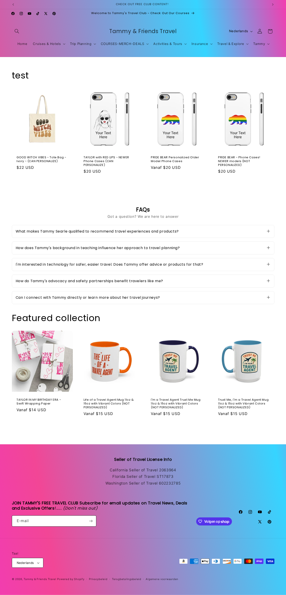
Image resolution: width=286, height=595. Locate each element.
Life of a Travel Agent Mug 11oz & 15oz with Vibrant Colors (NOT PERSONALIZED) (109, 403)
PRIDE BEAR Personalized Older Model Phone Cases (175, 159)
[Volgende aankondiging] (273, 4)
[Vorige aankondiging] (13, 4)
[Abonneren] (91, 520)
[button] (17, 31)
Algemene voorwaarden (162, 579)
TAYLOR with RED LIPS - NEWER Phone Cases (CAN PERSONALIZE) (106, 161)
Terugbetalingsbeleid (126, 579)
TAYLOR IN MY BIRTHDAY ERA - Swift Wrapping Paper (39, 402)
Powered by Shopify (70, 579)
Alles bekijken (143, 188)
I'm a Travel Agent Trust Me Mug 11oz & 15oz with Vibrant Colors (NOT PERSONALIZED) (176, 403)
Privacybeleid (98, 579)
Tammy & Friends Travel (40, 579)
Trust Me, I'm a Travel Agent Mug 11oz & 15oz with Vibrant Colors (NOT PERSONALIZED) (243, 403)
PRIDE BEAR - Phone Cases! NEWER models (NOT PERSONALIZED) (239, 161)
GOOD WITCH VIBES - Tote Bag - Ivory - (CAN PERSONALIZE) (41, 159)
